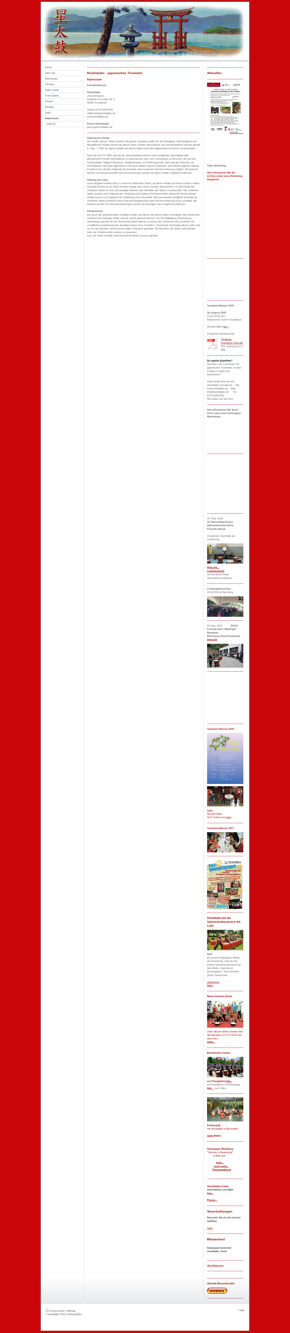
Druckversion (57, 1310)
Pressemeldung (222, 1169)
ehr (211, 810)
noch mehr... (221, 1166)
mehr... (211, 1042)
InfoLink (212, 639)
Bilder (210, 985)
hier (209, 1088)
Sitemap (71, 1310)
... (213, 1088)
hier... (226, 326)
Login (241, 1310)
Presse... (212, 1200)
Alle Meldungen (215, 1265)
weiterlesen (213, 982)
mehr (228, 817)
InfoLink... (213, 567)
